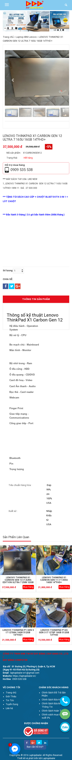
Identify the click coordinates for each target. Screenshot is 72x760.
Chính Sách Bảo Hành (53, 699)
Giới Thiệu (11, 696)
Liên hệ (9, 708)
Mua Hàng (28, 587)
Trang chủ (8, 37)
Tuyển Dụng (12, 704)
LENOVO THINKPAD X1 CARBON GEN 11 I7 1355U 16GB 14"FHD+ (54, 580)
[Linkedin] (45, 741)
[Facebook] (27, 741)
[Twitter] (39, 741)
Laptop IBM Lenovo (26, 37)
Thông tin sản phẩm (36, 299)
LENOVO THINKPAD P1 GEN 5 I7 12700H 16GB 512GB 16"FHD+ (18, 632)
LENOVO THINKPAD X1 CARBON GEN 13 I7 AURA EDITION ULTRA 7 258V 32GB (18, 580)
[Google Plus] (33, 741)
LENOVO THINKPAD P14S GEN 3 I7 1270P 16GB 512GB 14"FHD (54, 632)
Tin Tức (10, 700)
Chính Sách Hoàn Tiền (53, 710)
